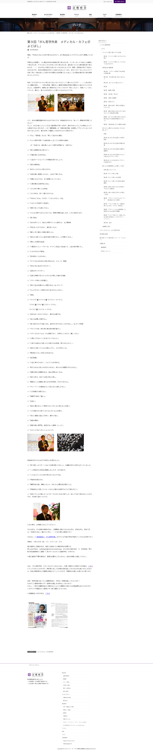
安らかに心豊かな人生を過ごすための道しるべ (113, 129)
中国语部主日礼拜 (67, 744)
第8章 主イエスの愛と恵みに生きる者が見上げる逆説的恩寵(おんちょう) (115, 118)
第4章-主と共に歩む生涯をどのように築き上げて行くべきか (114, 155)
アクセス (64, 728)
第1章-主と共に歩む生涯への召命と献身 (114, 138)
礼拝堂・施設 (66, 685)
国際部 (64, 713)
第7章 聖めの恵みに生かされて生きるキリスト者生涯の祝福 (115, 112)
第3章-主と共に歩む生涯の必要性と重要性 (114, 150)
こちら (90, 566)
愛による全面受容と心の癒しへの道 (113, 166)
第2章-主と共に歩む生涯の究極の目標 (114, 144)
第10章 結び (108, 223)
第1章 (105, 86)
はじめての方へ (66, 694)
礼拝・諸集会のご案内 (68, 706)
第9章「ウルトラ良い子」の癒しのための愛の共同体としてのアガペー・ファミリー (115, 217)
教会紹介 (64, 673)
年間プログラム (67, 719)
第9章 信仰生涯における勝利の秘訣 (115, 124)
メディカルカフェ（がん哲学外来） (45, 651)
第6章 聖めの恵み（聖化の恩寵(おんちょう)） (114, 106)
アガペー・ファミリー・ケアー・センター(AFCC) (75, 722)
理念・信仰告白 (67, 688)
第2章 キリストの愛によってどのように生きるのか (115, 63)
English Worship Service (69, 740)
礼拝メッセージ (105, 251)
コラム (103, 48)
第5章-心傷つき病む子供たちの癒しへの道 (114, 193)
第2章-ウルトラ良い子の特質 (112, 177)
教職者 (64, 679)
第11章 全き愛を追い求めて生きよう (114, 78)
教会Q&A (65, 700)
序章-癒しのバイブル (110, 170)
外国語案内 (64, 737)
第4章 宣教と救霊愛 (110, 98)
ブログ (63, 734)
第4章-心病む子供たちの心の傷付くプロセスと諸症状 (114, 188)
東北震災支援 (104, 234)
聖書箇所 (103, 247)
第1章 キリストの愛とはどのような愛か (115, 57)
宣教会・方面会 (67, 710)
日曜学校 (65, 716)
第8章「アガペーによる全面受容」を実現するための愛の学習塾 (115, 210)
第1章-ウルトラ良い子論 (111, 173)
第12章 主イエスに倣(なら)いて (113, 83)
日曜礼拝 (102, 243)
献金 (63, 731)
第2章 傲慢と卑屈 (109, 90)
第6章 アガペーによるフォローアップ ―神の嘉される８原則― (115, 199)
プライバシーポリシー (34, 665)
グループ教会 (66, 682)
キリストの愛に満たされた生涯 (111, 52)
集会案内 (64, 703)
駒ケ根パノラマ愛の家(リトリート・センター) (112, 239)
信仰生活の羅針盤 (107, 67)
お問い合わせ (120, 1)
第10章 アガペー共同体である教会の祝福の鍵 (114, 72)
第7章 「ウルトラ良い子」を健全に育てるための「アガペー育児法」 (114, 204)
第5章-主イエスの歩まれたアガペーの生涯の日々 (114, 161)
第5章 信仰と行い (109, 102)
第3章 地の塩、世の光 (111, 94)
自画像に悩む (106, 226)
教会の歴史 (65, 691)
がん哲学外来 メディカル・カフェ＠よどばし (74, 725)
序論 (105, 134)
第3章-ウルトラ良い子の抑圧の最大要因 (114, 182)
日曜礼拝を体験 (67, 697)
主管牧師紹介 (66, 676)
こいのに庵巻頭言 (105, 45)
